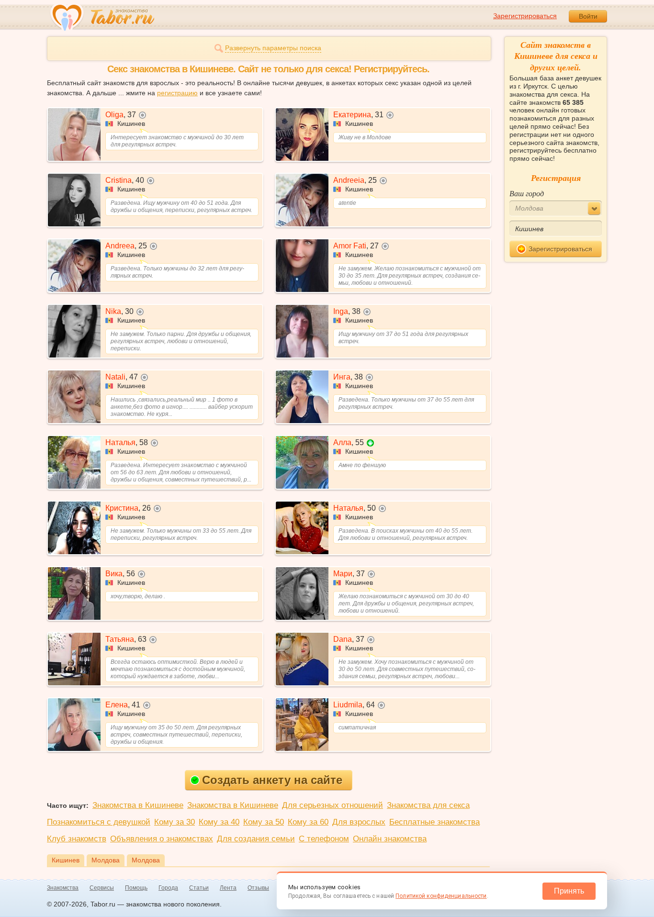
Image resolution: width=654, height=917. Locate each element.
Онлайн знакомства (390, 838)
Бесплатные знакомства (434, 822)
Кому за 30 (174, 822)
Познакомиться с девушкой (98, 822)
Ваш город (526, 193)
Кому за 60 (308, 822)
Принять (569, 891)
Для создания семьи (256, 838)
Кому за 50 (263, 822)
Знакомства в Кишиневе (137, 805)
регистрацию (177, 93)
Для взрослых (358, 822)
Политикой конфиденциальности (440, 896)
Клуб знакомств (76, 838)
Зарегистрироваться (525, 16)
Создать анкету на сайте (272, 779)
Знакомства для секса (428, 805)
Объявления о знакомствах (161, 838)
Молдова (105, 860)
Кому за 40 (219, 822)
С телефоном (324, 838)
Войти (588, 16)
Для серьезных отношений (332, 805)
